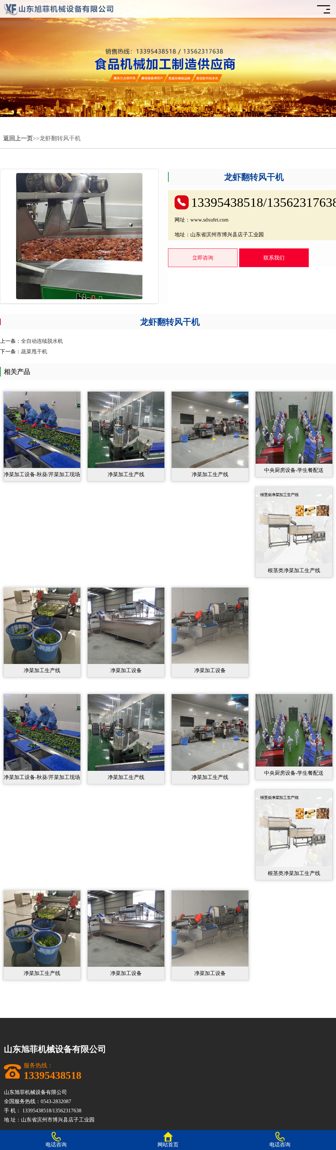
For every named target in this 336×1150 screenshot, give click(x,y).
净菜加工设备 (126, 670)
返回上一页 (18, 138)
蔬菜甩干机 (34, 351)
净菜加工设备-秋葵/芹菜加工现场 (42, 474)
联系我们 (273, 258)
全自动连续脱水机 (42, 341)
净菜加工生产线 (126, 474)
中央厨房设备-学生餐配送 (294, 470)
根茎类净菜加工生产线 (294, 570)
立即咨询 (202, 258)
